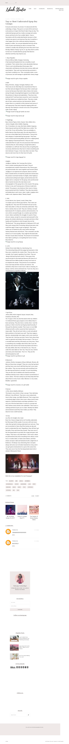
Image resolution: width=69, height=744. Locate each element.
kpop (34, 484)
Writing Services (59, 8)
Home (30, 8)
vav (14, 490)
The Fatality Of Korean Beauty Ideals (34, 518)
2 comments (8, 495)
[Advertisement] (20, 680)
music (14, 487)
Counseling (42, 8)
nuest (19, 487)
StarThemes (60, 741)
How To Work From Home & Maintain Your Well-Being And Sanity (24, 638)
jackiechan (23, 484)
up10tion (8, 490)
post (24, 487)
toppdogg (30, 487)
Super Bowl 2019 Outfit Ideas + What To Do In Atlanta (24, 647)
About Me (61, 10)
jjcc (29, 484)
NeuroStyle (50, 8)
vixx (18, 490)
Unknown (15, 530)
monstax (8, 487)
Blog (35, 8)
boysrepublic (9, 484)
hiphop (16, 484)
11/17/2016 (36, 541)
